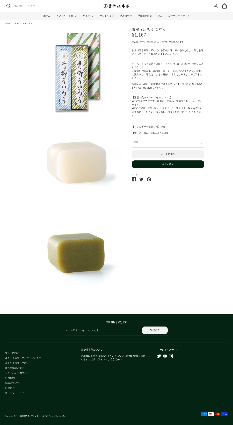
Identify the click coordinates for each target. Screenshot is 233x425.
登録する (155, 330)
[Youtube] (165, 356)
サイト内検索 (12, 353)
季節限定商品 (145, 16)
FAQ (160, 16)
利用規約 (10, 378)
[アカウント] (215, 6)
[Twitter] (159, 356)
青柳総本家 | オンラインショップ (34, 416)
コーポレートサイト (179, 16)
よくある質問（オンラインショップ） (25, 358)
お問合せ (10, 388)
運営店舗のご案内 (14, 368)
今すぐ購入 (168, 164)
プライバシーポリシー (17, 373)
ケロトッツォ (107, 16)
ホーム (46, 16)
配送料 (150, 42)
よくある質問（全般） (17, 363)
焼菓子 (87, 16)
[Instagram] (171, 356)
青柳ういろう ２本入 (23, 23)
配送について (12, 383)
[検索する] (8, 6)
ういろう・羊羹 (65, 16)
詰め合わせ (126, 16)
